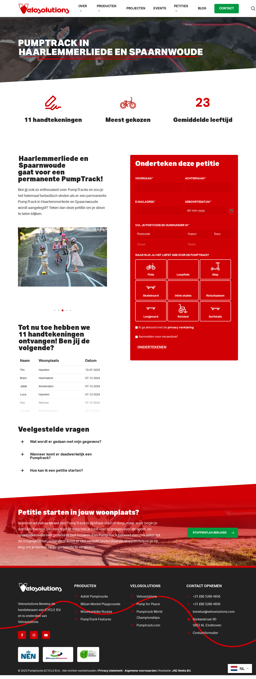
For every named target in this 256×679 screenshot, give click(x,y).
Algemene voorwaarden (141, 670)
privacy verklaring (181, 327)
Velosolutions (147, 596)
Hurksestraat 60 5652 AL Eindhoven (207, 622)
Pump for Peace (148, 604)
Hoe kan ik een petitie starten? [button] (56, 470)
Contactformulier (205, 633)
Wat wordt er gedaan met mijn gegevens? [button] (65, 442)
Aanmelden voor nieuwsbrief (158, 336)
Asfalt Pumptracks (94, 596)
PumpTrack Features (96, 619)
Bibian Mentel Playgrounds (100, 604)
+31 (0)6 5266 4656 (206, 596)
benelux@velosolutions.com (214, 611)
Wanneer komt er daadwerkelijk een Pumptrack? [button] (61, 456)
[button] (55, 310)
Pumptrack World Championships (149, 614)
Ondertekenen (151, 347)
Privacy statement (110, 670)
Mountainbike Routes (96, 611)
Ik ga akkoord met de (166, 327)
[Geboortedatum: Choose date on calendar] (231, 211)
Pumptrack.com (148, 625)
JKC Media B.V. (181, 670)
